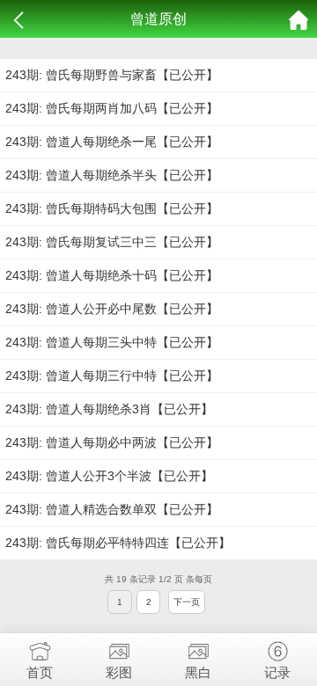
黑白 (198, 672)
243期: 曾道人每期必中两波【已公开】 (111, 442)
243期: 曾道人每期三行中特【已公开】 (111, 376)
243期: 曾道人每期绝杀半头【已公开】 (111, 175)
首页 (39, 672)
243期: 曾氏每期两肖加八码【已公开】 (111, 108)
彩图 (119, 672)
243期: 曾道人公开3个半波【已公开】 (109, 476)
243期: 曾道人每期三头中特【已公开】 (111, 342)
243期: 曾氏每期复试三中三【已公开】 (111, 242)
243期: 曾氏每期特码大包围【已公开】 (111, 208)
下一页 (186, 602)
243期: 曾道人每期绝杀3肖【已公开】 (109, 409)
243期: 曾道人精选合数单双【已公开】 (111, 509)
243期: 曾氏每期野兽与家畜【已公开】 (111, 75)
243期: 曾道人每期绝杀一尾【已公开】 (111, 142)
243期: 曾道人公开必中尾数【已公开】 (111, 309)
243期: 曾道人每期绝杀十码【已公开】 (111, 275)
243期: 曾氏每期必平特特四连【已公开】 (118, 543)
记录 (277, 672)
